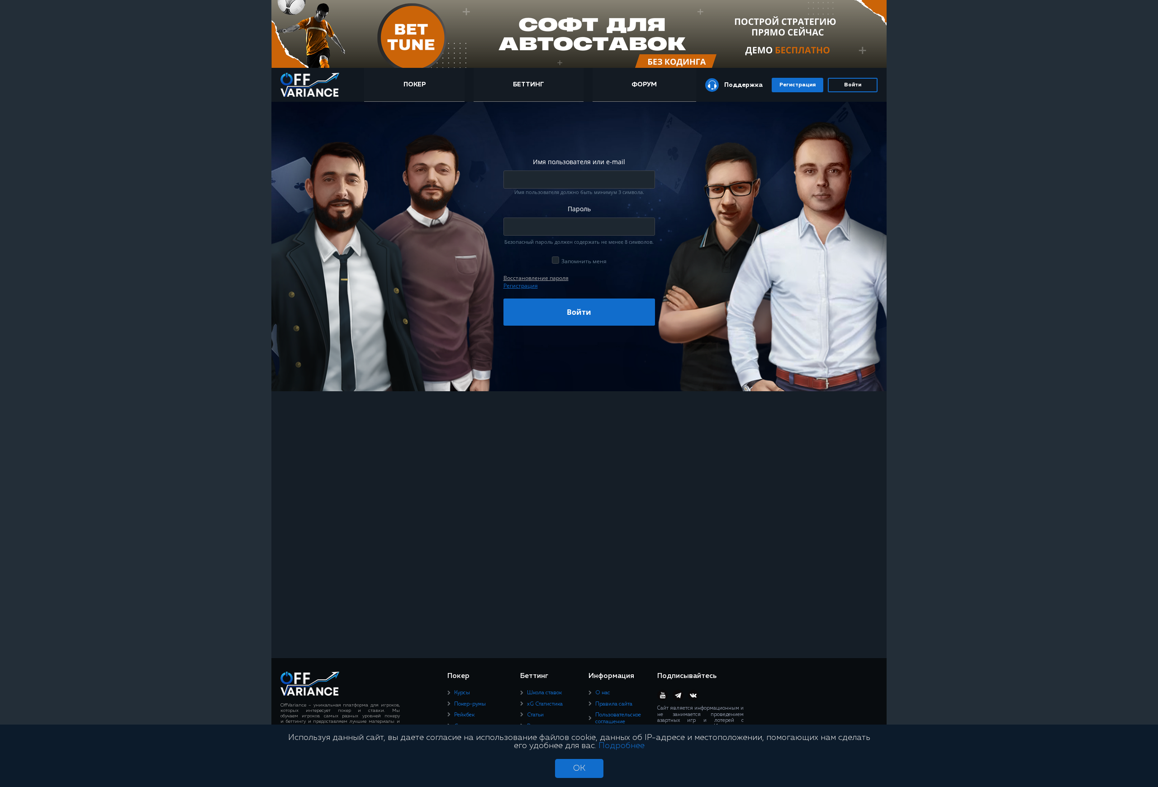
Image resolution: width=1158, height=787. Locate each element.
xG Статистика (545, 704)
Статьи (535, 715)
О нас (602, 693)
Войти (852, 85)
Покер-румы (470, 704)
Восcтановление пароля (536, 278)
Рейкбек (464, 715)
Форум (644, 84)
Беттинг (528, 84)
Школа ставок (544, 693)
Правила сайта (613, 704)
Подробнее (621, 746)
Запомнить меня (584, 261)
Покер (414, 84)
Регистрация (797, 85)
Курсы (462, 693)
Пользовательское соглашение (618, 718)
